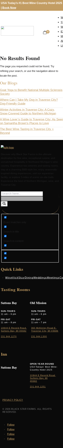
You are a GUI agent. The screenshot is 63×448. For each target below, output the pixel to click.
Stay (21, 277)
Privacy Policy (12, 400)
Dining (29, 277)
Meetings (53, 277)
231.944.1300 (39, 336)
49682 (33, 381)
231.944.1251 (38, 386)
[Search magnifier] (4, 203)
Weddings (40, 277)
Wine (8, 277)
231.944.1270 (9, 336)
